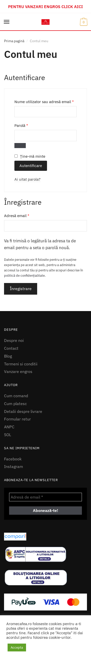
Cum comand (16, 395)
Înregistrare (21, 288)
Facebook (12, 458)
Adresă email (26, 215)
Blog (8, 356)
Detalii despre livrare (23, 411)
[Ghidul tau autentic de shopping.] (45, 536)
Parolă (30, 125)
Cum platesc (15, 403)
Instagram (13, 466)
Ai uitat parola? (27, 179)
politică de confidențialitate (24, 275)
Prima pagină (14, 41)
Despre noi (14, 340)
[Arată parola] (20, 145)
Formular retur (17, 418)
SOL (7, 434)
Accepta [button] (17, 647)
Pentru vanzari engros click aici (45, 6)
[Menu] (7, 22)
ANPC (9, 426)
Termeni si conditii (20, 363)
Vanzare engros (18, 371)
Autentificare (30, 165)
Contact (11, 348)
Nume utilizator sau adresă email (45, 101)
